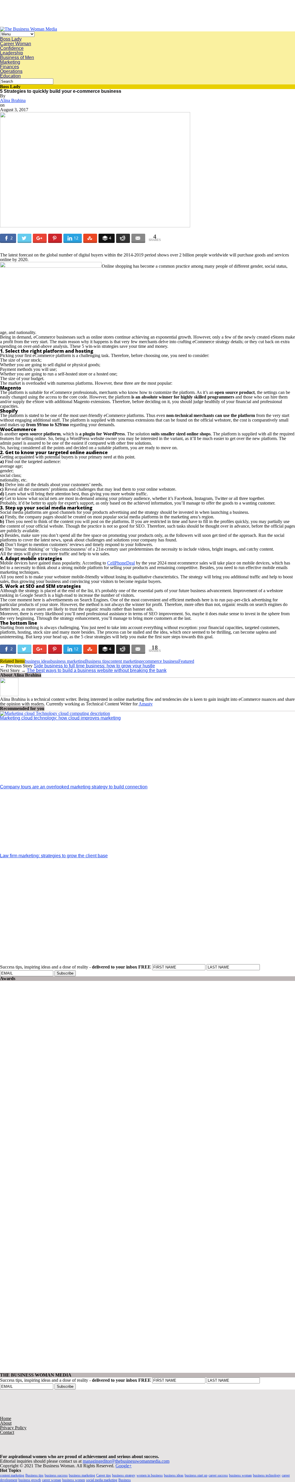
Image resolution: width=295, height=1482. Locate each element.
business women (73, 1480)
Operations (11, 71)
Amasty (146, 703)
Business (124, 1480)
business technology (267, 1475)
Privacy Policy (13, 1427)
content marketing (125, 661)
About (6, 1423)
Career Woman (15, 43)
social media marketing (101, 1480)
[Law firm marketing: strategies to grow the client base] (52, 851)
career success (218, 1475)
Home (5, 1418)
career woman (51, 1480)
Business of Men (17, 57)
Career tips (103, 1475)
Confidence (12, 48)
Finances (9, 66)
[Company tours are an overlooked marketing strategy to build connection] (52, 782)
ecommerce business (159, 661)
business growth (29, 1480)
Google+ (124, 1465)
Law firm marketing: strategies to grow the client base (54, 855)
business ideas (37, 661)
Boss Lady (11, 39)
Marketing (10, 62)
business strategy (123, 1475)
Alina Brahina (13, 100)
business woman (240, 1475)
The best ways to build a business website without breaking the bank (97, 670)
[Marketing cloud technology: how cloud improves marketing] (55, 713)
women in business (150, 1475)
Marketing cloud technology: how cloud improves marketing (60, 717)
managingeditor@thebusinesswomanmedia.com (126, 1461)
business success (56, 1475)
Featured (186, 661)
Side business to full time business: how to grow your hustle (94, 665)
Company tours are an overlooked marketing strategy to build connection (74, 786)
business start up (196, 1475)
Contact (7, 1432)
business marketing (67, 661)
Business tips (97, 661)
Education (10, 75)
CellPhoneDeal (121, 562)
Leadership (11, 52)
